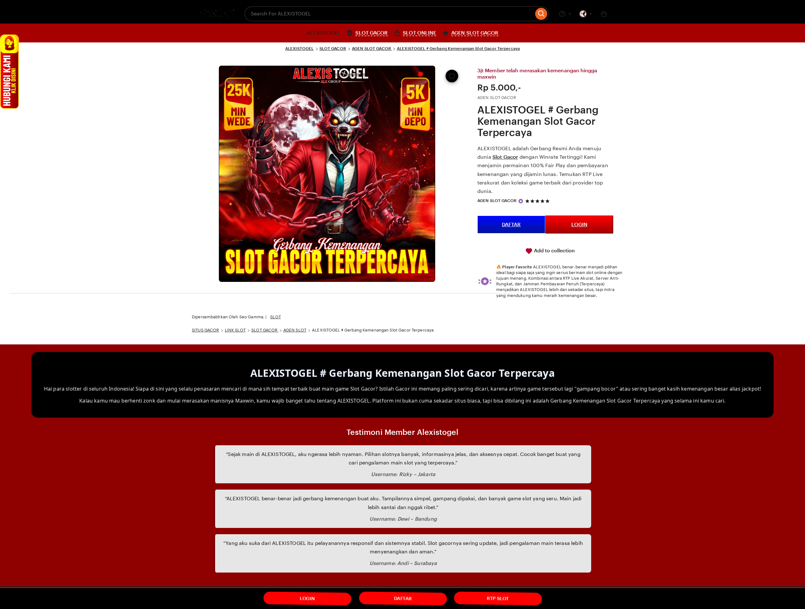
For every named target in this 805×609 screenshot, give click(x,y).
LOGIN (579, 225)
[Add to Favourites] (451, 76)
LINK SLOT (235, 330)
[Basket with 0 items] (603, 13)
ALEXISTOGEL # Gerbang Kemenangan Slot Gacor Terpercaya (458, 48)
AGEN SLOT (294, 330)
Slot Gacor (505, 157)
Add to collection (554, 251)
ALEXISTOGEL (299, 48)
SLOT (275, 317)
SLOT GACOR (332, 48)
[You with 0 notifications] (585, 13)
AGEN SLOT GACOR (372, 48)
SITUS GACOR (205, 330)
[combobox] (389, 13)
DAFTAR (511, 225)
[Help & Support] (565, 13)
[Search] (541, 13)
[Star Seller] (521, 201)
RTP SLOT (498, 598)
